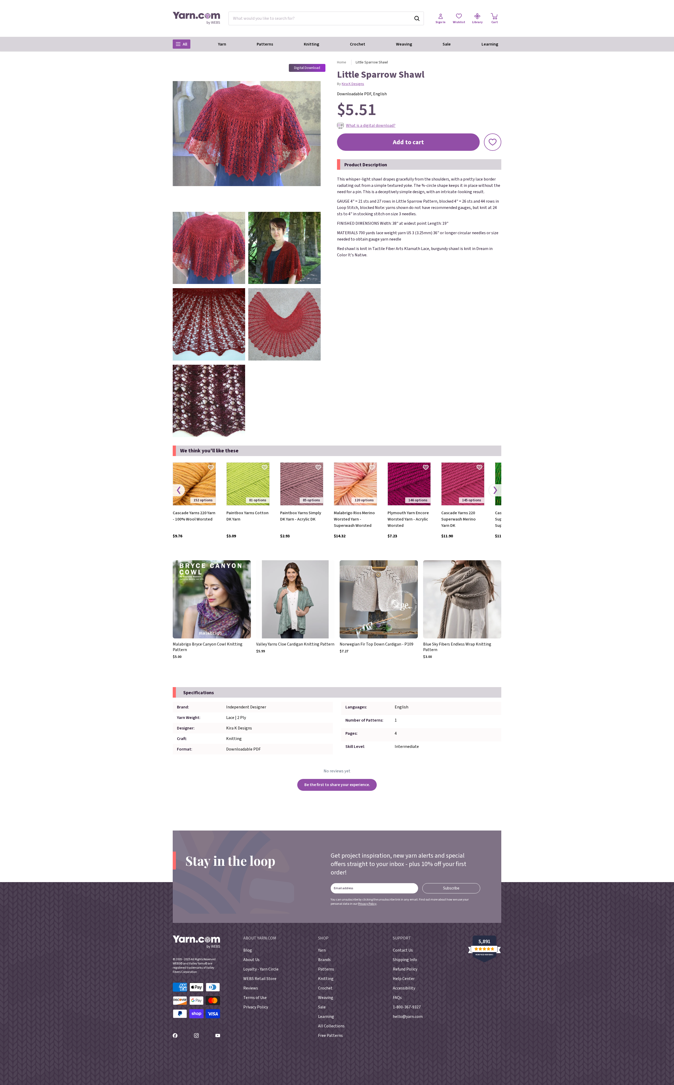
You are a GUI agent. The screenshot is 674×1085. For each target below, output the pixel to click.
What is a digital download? (370, 125)
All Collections (331, 1026)
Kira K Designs (353, 84)
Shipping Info (405, 960)
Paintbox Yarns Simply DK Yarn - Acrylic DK (300, 516)
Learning (490, 44)
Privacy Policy (367, 904)
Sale (447, 44)
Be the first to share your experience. (337, 785)
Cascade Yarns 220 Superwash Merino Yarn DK (458, 519)
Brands (324, 960)
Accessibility (404, 988)
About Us (251, 960)
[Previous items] (179, 490)
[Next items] (495, 490)
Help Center (404, 979)
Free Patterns (330, 1035)
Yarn (222, 44)
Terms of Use (255, 998)
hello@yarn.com (408, 1016)
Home (341, 62)
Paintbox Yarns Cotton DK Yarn (247, 516)
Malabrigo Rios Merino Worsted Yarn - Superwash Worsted (354, 519)
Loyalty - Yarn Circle (261, 969)
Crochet (357, 44)
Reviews (250, 988)
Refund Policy (405, 969)
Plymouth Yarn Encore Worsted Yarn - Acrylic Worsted (408, 519)
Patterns (265, 44)
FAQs (397, 998)
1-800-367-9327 (407, 1007)
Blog (247, 950)
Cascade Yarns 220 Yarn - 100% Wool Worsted (194, 516)
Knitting (311, 44)
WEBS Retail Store (259, 979)
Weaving (404, 44)
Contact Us (403, 950)
